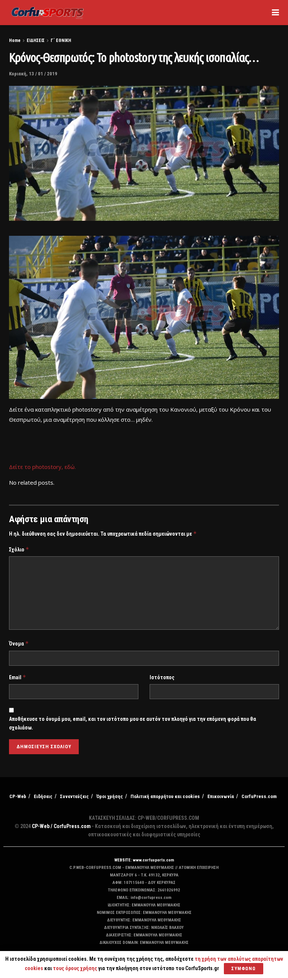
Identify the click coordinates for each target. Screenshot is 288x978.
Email (17, 677)
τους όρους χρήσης (75, 968)
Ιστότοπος (162, 677)
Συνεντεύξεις (74, 796)
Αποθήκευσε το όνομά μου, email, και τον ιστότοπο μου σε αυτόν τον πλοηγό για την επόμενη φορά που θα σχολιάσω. (132, 723)
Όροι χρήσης (109, 796)
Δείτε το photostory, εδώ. (42, 466)
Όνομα (19, 643)
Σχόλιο (19, 549)
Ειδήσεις (43, 796)
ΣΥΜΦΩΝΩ (243, 968)
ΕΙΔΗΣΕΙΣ (36, 40)
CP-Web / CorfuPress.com (61, 826)
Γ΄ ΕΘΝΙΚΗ (61, 40)
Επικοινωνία (220, 796)
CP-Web (17, 796)
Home (15, 40)
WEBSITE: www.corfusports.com (144, 860)
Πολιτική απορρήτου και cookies (165, 796)
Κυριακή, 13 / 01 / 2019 (33, 73)
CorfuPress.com (259, 796)
